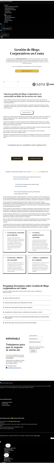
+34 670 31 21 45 (12, 365)
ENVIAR (33, 351)
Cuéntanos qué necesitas (35, 342)
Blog (3, 455)
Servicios (3, 446)
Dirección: (2, 422)
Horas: (1, 425)
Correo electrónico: (4, 421)
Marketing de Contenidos (10, 9)
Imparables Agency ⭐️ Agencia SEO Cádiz (12, 418)
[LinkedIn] (51, 438)
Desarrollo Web (8, 12)
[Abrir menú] (2, 37)
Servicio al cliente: (4, 428)
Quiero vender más (7, 28)
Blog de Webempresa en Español (21, 193)
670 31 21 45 (11, 428)
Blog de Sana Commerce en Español (21, 178)
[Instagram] (52, 438)
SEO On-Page (5, 403)
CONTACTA (4, 34)
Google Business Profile (7, 402)
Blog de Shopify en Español (21, 186)
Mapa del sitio (37, 435)
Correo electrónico (33, 338)
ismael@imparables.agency (14, 367)
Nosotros (6, 21)
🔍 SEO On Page (8, 20)
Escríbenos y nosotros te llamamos (6, 1)
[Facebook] (53, 438)
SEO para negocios (6, 405)
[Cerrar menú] (0, 442)
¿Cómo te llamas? (33, 335)
